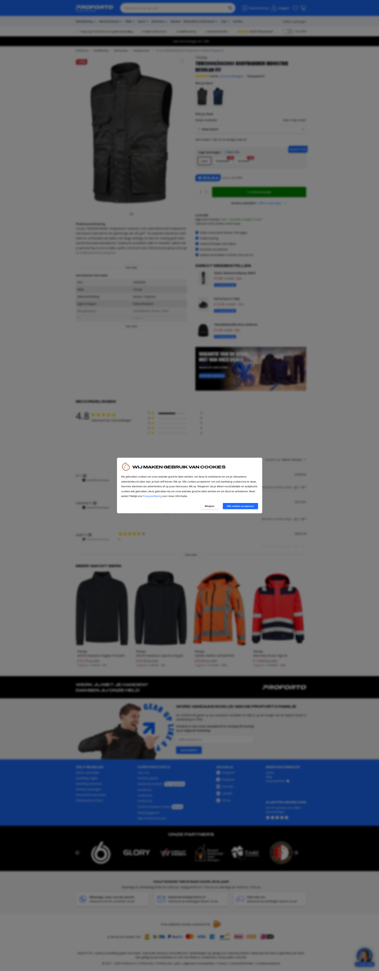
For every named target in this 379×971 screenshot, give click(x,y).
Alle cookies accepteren (240, 506)
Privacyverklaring (152, 496)
